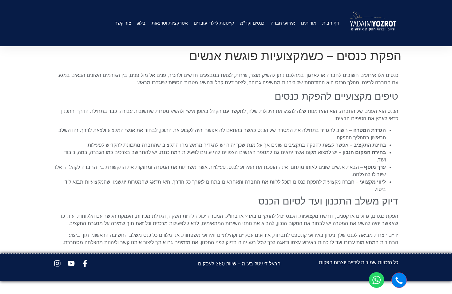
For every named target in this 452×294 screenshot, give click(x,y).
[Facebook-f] (85, 263)
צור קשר (123, 23)
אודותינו (308, 23)
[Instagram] (57, 263)
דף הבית (330, 23)
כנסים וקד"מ (252, 23)
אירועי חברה (283, 23)
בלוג (141, 23)
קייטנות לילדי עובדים (214, 23)
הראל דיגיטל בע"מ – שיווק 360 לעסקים (239, 263)
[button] (399, 280)
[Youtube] (71, 263)
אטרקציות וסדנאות (170, 23)
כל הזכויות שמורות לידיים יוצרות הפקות (358, 262)
